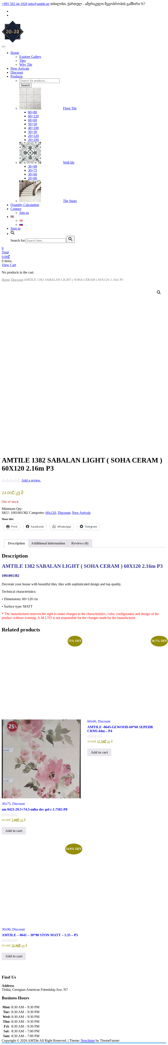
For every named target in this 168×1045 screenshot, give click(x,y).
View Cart (9, 265)
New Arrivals (81, 513)
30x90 (6, 929)
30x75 (6, 804)
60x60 (91, 721)
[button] (159, 292)
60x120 (51, 513)
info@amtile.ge (38, 4)
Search (25, 85)
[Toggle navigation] (3, 46)
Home (6, 279)
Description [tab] (16, 543)
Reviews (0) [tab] (79, 543)
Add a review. (31, 480)
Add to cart (13, 831)
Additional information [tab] (48, 543)
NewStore (88, 1040)
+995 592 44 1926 (14, 4)
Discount (17, 279)
